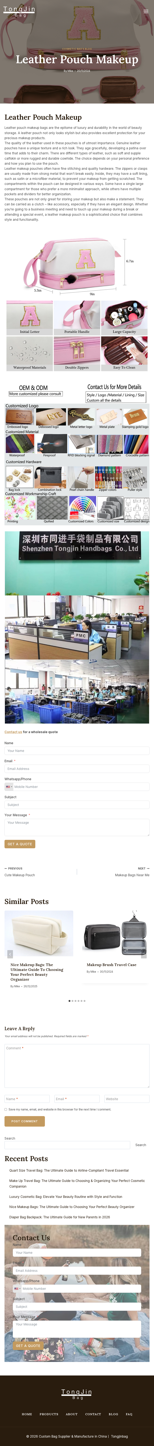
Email (8, 761)
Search (10, 1138)
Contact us (13, 732)
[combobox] (9, 787)
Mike (70, 70)
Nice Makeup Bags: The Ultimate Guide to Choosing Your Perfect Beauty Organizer (37, 972)
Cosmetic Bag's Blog (77, 48)
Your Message (16, 815)
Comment (14, 1048)
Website (112, 1099)
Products (49, 1414)
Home (27, 1414)
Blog (113, 1414)
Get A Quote (20, 844)
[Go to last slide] (10, 954)
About (72, 1414)
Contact (93, 1414)
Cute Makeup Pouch (20, 872)
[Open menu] (148, 11)
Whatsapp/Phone (18, 779)
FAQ (129, 1414)
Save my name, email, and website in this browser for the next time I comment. (60, 1109)
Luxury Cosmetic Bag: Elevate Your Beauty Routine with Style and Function (65, 1197)
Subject (10, 797)
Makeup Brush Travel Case (111, 964)
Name (9, 743)
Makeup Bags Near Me (132, 872)
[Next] (144, 954)
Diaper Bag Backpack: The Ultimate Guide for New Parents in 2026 (59, 1217)
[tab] (69, 1001)
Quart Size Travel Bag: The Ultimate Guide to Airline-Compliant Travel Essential (69, 1170)
